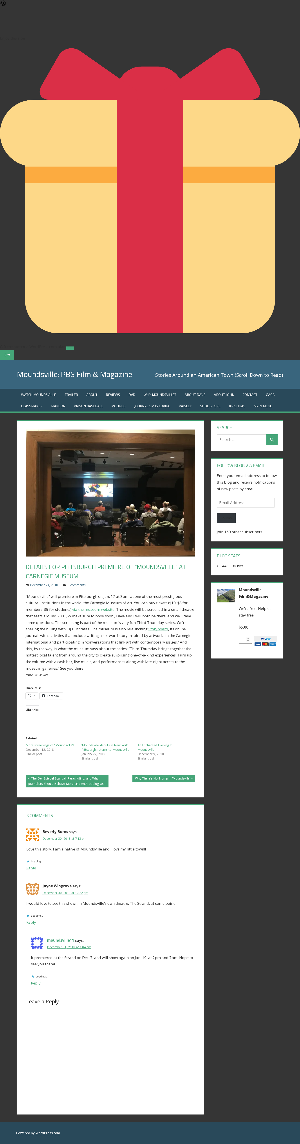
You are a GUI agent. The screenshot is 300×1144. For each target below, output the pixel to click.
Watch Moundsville (38, 394)
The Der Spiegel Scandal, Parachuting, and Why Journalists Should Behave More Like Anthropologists (66, 781)
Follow (226, 517)
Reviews (113, 394)
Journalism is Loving (152, 406)
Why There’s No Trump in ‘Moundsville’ (162, 779)
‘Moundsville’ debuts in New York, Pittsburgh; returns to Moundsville (105, 747)
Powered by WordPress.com (38, 1133)
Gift (7, 354)
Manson (58, 406)
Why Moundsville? (160, 394)
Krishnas (237, 406)
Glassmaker (32, 406)
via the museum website (93, 609)
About (92, 394)
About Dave (195, 394)
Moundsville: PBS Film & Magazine (74, 374)
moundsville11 (60, 940)
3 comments (77, 585)
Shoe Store (210, 406)
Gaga (270, 394)
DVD (131, 394)
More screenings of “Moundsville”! (50, 745)
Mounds (118, 406)
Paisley (185, 406)
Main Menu (263, 406)
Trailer (71, 394)
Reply (31, 867)
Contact (250, 394)
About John (224, 394)
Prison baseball (88, 406)
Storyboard (158, 628)
